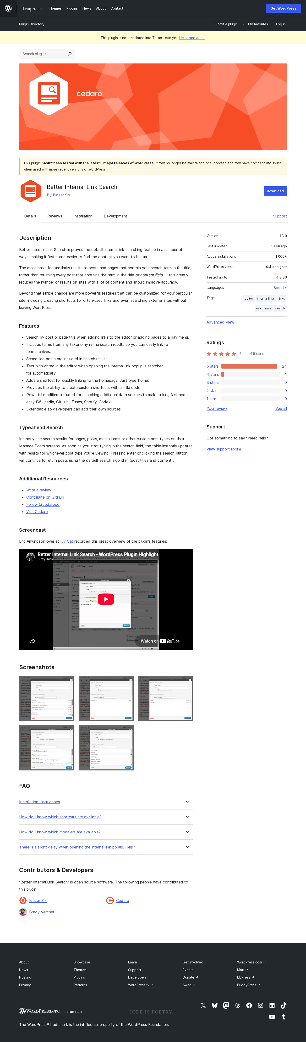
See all (281, 408)
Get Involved (193, 962)
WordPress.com (251, 962)
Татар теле (73, 1012)
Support (280, 216)
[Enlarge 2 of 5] (127, 682)
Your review (217, 408)
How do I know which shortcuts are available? (60, 817)
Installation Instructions (39, 802)
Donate (190, 977)
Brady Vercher (41, 912)
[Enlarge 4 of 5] (68, 731)
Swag (189, 985)
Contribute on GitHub (45, 497)
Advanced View (220, 322)
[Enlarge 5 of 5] (127, 731)
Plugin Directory (31, 24)
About (24, 962)
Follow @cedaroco (43, 504)
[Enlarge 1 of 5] (68, 682)
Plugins (79, 977)
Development (115, 216)
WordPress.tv (140, 985)
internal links (266, 298)
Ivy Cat (66, 541)
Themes (80, 970)
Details (30, 216)
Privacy (25, 985)
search (280, 308)
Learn (132, 962)
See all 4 (280, 288)
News (23, 970)
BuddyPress (248, 985)
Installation (83, 216)
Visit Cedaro (37, 511)
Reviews (54, 216)
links (282, 298)
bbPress (245, 977)
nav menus (263, 308)
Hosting (25, 977)
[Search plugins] (70, 54)
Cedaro (122, 900)
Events (188, 970)
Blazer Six (61, 195)
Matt (242, 970)
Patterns (80, 985)
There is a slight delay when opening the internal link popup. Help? (77, 847)
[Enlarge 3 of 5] (186, 682)
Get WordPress (283, 8)
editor (249, 298)
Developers (137, 977)
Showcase (82, 962)
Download (275, 191)
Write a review (38, 490)
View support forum (224, 449)
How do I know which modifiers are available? (60, 832)
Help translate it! (192, 38)
